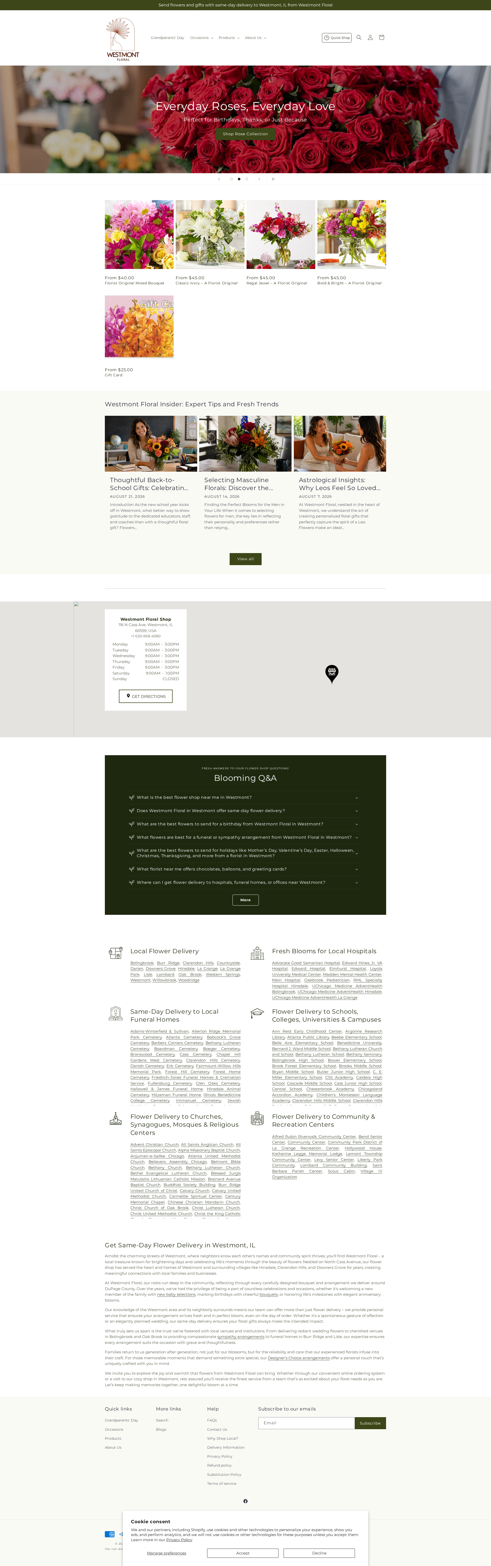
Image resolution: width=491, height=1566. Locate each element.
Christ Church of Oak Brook (159, 1207)
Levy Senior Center (334, 1159)
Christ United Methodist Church (161, 1213)
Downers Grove (161, 968)
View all (245, 558)
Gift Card (113, 375)
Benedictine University (359, 1042)
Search (162, 1420)
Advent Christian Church (154, 1144)
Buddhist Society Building (189, 1184)
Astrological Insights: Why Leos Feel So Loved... (340, 484)
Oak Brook (189, 974)
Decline (319, 1553)
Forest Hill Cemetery (187, 1071)
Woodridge (188, 980)
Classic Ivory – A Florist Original (207, 283)
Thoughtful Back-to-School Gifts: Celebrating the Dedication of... (149, 484)
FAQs (212, 1420)
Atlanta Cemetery (184, 1037)
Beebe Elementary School (356, 1037)
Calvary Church (195, 1190)
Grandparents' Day (121, 1420)
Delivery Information (225, 1447)
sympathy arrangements (240, 1336)
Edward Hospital (308, 968)
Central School (287, 1088)
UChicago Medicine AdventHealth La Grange (315, 997)
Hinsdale (186, 968)
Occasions (114, 1429)
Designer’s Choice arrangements (299, 1357)
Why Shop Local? (222, 1438)
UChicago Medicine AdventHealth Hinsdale (340, 991)
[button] (201, 37)
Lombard (165, 974)
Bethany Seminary (364, 1054)
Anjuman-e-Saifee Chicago (157, 1156)
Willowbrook (164, 980)
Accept (243, 1553)
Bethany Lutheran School (319, 1054)
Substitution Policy (224, 1474)
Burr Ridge (168, 962)
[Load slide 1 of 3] (231, 179)
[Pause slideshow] (272, 179)
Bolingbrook (142, 962)
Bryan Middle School (293, 1071)
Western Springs (223, 974)
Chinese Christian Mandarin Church (204, 1202)
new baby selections (176, 1294)
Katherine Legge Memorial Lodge (307, 1153)
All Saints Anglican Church (207, 1144)
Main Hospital (286, 980)
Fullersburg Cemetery (170, 1083)
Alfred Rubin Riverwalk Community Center (314, 1136)
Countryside (228, 962)
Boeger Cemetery (221, 1048)
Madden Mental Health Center (352, 974)
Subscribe (370, 1423)
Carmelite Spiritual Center (195, 1196)
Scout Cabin (341, 1171)
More (245, 900)
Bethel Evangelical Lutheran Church (168, 1173)
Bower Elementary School (355, 1060)
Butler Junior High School (343, 1071)
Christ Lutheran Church (216, 1207)
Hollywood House (363, 1148)
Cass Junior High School (358, 1083)
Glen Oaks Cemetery (218, 1083)
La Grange (207, 968)
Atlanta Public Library (308, 1037)
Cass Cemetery (195, 1054)
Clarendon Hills (198, 962)
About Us (113, 1447)
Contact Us (217, 1429)
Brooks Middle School (360, 1065)
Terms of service (221, 1483)
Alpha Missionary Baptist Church (209, 1150)
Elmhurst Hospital (347, 968)
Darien (136, 968)
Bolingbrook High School (298, 1060)
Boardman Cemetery (176, 1048)
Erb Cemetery (180, 1065)
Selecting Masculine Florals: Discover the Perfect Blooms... (236, 484)
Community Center (306, 1142)
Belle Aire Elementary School (302, 1042)
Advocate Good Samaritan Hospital (306, 962)
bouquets (269, 1294)
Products (113, 1438)
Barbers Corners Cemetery (177, 1042)
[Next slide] (259, 179)
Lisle (148, 974)
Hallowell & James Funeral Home (166, 1088)
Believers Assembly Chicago (178, 1161)
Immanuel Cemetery (198, 1100)
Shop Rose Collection (245, 133)
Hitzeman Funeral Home (176, 1094)
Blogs (161, 1429)
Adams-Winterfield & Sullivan (159, 1031)
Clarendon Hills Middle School (321, 1100)
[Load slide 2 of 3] (239, 179)
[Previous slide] (219, 179)
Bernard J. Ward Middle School (301, 1048)
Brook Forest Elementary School (304, 1065)
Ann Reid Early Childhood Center (307, 1031)
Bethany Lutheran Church (213, 1167)
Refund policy (219, 1465)
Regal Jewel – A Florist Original (277, 283)
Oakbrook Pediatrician (327, 980)
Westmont (140, 980)
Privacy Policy (179, 1539)
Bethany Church (165, 1167)
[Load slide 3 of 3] (247, 179)
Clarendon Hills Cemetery (213, 1060)
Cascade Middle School (309, 1083)
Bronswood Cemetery (152, 1054)
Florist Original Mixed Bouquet (135, 283)
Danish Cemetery (147, 1065)
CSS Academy (339, 1077)
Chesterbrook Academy (330, 1088)
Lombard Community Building (333, 1165)
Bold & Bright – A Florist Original (349, 283)
